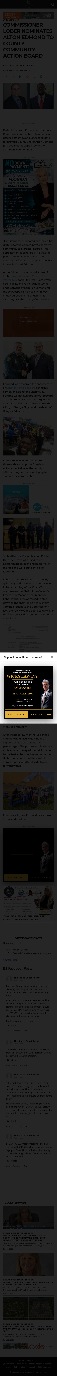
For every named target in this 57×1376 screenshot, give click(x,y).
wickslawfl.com (40, 714)
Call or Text (16, 714)
